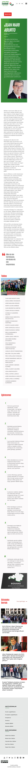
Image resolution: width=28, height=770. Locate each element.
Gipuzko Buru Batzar (10, 741)
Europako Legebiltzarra (11, 714)
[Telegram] (20, 758)
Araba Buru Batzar (10, 735)
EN (22, 3)
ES (16, 3)
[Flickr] (17, 758)
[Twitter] (9, 758)
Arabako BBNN (9, 723)
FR (19, 3)
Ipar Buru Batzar (9, 744)
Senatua (7, 720)
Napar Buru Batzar (10, 747)
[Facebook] (7, 758)
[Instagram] (15, 758)
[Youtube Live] (23, 758)
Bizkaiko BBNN (9, 726)
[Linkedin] (12, 758)
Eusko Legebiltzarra (10, 711)
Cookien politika (14, 765)
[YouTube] (4, 758)
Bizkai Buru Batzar (10, 738)
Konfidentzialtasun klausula (14, 766)
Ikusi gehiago (21, 601)
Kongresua (8, 717)
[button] (26, 3)
